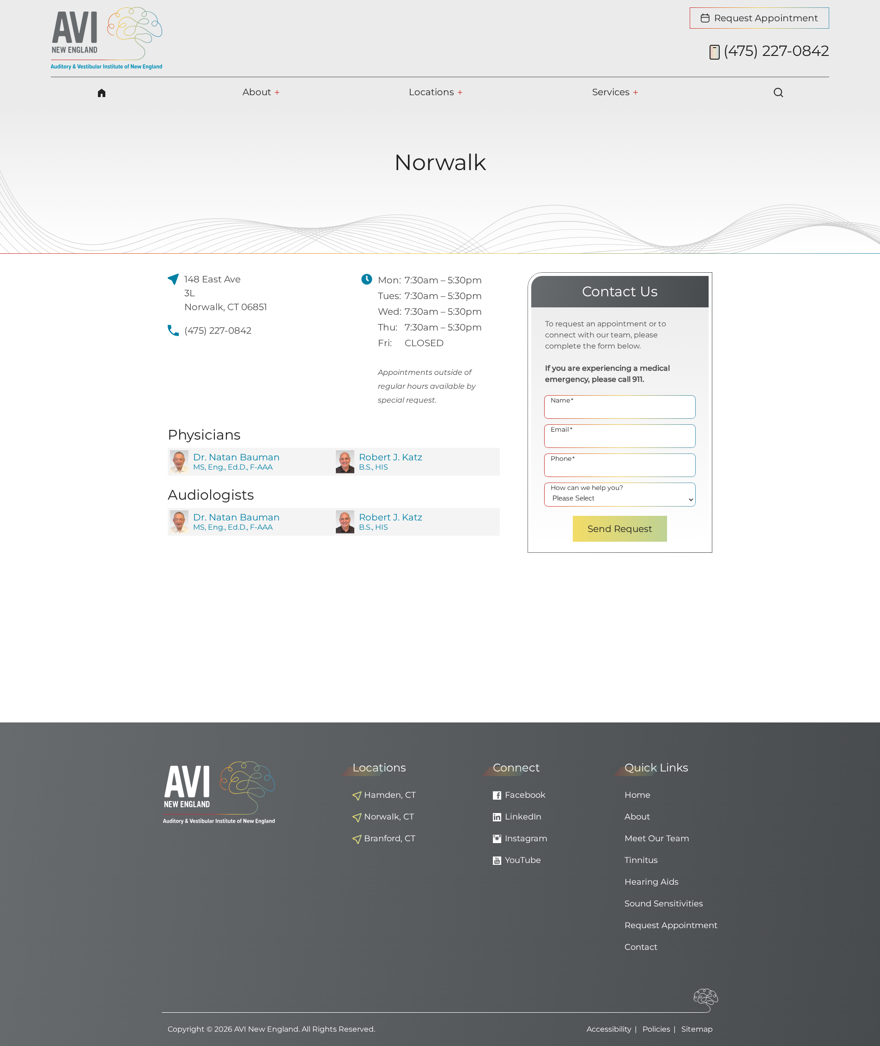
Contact (641, 947)
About (637, 817)
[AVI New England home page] (107, 38)
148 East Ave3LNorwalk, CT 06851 (225, 293)
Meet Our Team (657, 838)
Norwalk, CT (389, 817)
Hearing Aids (652, 882)
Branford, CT (389, 838)
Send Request (620, 528)
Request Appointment (671, 925)
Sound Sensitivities (664, 904)
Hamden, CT (390, 795)
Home (637, 795)
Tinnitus (641, 860)
